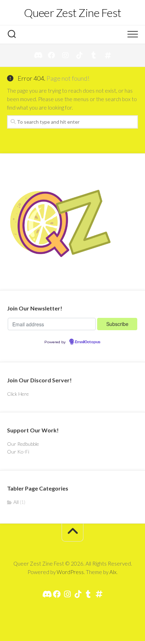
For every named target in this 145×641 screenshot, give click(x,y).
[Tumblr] (94, 55)
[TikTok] (79, 55)
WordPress (70, 572)
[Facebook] (51, 55)
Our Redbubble (23, 444)
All (16, 502)
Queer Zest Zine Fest (72, 12)
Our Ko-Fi (18, 452)
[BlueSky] (108, 55)
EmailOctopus (87, 342)
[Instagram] (65, 55)
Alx (112, 572)
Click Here (18, 394)
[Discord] (37, 55)
